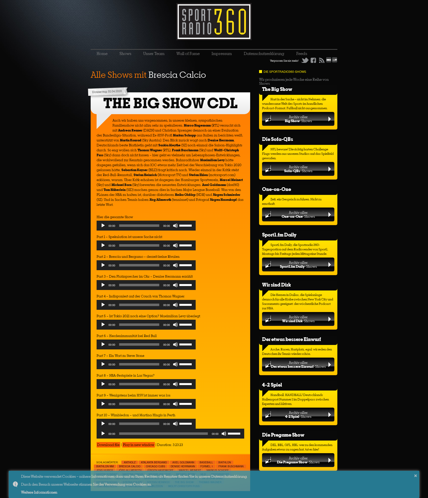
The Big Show (277, 89)
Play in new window (138, 444)
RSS (322, 60)
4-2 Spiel (272, 384)
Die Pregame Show (283, 434)
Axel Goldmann (183, 462)
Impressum (222, 53)
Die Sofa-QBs (277, 139)
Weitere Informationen (39, 492)
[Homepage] (214, 21)
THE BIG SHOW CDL (170, 103)
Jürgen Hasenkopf (160, 470)
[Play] (103, 225)
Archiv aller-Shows (298, 118)
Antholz (129, 462)
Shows (125, 53)
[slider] (186, 225)
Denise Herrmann (183, 466)
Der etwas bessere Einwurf (291, 339)
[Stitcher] (328, 62)
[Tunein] (334, 62)
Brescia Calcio (129, 466)
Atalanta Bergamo (154, 462)
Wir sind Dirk (276, 284)
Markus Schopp (218, 470)
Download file (108, 444)
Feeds (301, 53)
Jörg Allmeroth (129, 470)
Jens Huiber (104, 470)
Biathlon (224, 462)
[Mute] (175, 225)
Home (102, 53)
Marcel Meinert (190, 470)
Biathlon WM (105, 466)
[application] (146, 227)
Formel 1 (206, 466)
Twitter (305, 60)
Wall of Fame (188, 53)
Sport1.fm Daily (279, 234)
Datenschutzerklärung (264, 53)
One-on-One (276, 189)
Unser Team (153, 53)
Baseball (206, 462)
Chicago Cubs (155, 466)
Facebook (313, 60)
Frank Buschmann (230, 466)
